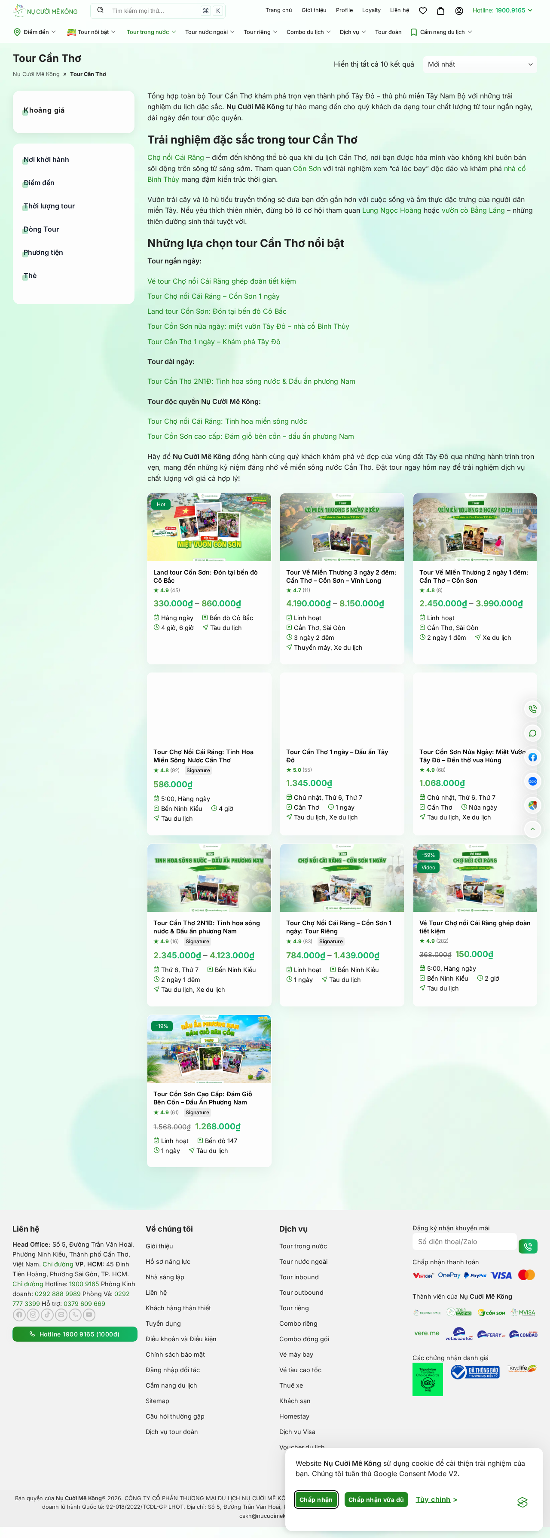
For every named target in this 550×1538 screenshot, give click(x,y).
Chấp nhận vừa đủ (376, 1499)
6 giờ (186, 627)
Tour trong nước (148, 32)
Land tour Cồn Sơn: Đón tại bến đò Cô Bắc (217, 311)
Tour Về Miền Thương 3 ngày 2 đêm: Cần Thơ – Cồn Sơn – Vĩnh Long (341, 576)
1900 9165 (84, 1283)
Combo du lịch (305, 32)
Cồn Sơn (307, 168)
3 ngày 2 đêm (314, 637)
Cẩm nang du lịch (442, 32)
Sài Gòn (334, 627)
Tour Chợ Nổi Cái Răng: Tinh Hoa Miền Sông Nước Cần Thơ (203, 756)
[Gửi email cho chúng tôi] (61, 1315)
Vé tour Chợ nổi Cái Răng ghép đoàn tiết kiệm (221, 281)
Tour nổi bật (93, 32)
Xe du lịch (348, 647)
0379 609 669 (84, 1303)
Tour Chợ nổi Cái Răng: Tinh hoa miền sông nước (227, 421)
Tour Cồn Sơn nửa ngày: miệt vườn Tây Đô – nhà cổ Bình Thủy (248, 326)
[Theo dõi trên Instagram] (33, 1315)
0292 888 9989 (58, 1293)
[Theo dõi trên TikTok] (47, 1315)
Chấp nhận (316, 1499)
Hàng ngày (177, 617)
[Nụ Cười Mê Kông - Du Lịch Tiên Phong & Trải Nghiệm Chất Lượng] (45, 10)
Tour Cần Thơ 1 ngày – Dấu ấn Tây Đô (337, 756)
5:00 (167, 798)
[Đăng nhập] (459, 10)
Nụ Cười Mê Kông (36, 74)
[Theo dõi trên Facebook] (19, 1315)
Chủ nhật (307, 797)
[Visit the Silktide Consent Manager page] (522, 1502)
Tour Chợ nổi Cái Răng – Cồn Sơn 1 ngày (213, 296)
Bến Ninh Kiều (181, 808)
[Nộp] (100, 10)
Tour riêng (257, 32)
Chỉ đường (58, 1264)
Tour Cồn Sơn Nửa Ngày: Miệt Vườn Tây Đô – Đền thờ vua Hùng (472, 756)
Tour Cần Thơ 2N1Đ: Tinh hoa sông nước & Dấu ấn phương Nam (251, 381)
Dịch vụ (349, 32)
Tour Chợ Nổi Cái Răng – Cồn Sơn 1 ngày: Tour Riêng (338, 927)
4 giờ (168, 627)
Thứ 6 (333, 797)
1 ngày (345, 807)
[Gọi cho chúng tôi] (75, 1315)
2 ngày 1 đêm (446, 637)
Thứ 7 (353, 797)
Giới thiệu (314, 10)
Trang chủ (279, 10)
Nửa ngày (483, 807)
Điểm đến (36, 32)
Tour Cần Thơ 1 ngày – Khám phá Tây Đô (214, 341)
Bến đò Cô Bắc (231, 617)
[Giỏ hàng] (441, 10)
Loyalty (371, 10)
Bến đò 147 (221, 1140)
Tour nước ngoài (206, 32)
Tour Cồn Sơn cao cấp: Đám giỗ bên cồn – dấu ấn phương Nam (250, 436)
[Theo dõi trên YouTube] (89, 1315)
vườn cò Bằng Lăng (473, 210)
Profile (344, 10)
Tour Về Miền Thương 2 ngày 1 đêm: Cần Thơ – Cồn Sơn (474, 576)
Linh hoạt (307, 617)
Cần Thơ (306, 627)
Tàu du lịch (226, 627)
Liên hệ (399, 10)
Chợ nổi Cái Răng (175, 157)
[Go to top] (533, 829)
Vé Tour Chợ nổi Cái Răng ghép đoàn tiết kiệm (475, 927)
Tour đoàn (388, 32)
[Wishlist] (423, 10)
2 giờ (492, 978)
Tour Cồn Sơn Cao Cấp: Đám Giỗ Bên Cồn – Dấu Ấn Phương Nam (202, 1098)
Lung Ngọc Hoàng (392, 210)
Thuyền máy (312, 647)
